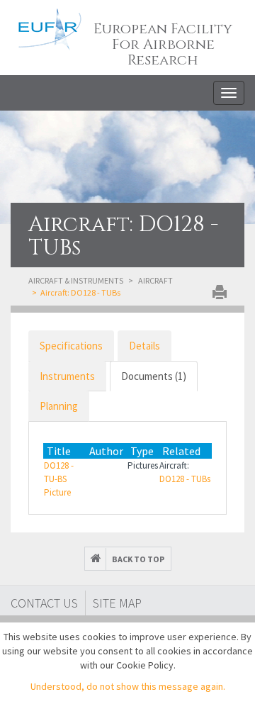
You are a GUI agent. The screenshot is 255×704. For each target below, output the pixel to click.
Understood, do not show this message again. (127, 686)
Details (144, 345)
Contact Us (44, 603)
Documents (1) (153, 376)
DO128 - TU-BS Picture (59, 478)
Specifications (71, 345)
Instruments (67, 376)
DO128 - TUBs (184, 479)
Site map (117, 603)
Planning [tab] (59, 406)
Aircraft (155, 280)
